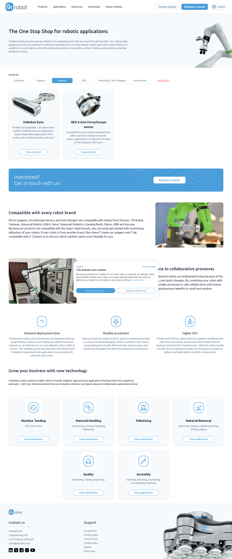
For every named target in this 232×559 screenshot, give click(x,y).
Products (43, 6)
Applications (59, 6)
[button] (81, 266)
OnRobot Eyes (33, 122)
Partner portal (167, 6)
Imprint (87, 547)
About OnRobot (114, 6)
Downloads (94, 6)
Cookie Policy (138, 280)
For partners (90, 530)
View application (33, 439)
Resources (77, 6)
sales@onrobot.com (19, 543)
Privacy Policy (149, 266)
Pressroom (89, 551)
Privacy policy (91, 535)
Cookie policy (91, 543)
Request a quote (194, 6)
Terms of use (91, 539)
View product (33, 152)
